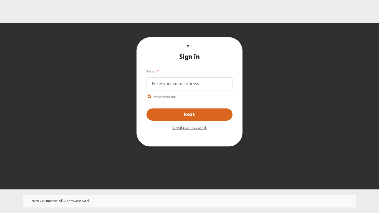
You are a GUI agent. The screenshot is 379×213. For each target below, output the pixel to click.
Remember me (164, 97)
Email (150, 72)
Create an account (189, 128)
